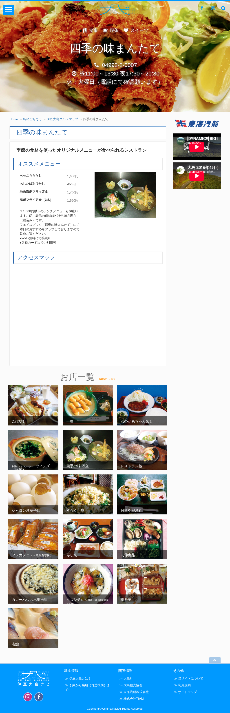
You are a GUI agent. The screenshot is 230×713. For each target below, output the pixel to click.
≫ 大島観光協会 (130, 685)
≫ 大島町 (126, 678)
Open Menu (8, 10)
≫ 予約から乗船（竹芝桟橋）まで (87, 687)
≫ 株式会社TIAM (131, 698)
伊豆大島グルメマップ (62, 119)
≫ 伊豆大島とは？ (78, 678)
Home (13, 119)
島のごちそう (32, 119)
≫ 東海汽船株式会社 (134, 692)
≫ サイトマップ (185, 692)
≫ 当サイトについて (188, 678)
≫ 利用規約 (182, 685)
